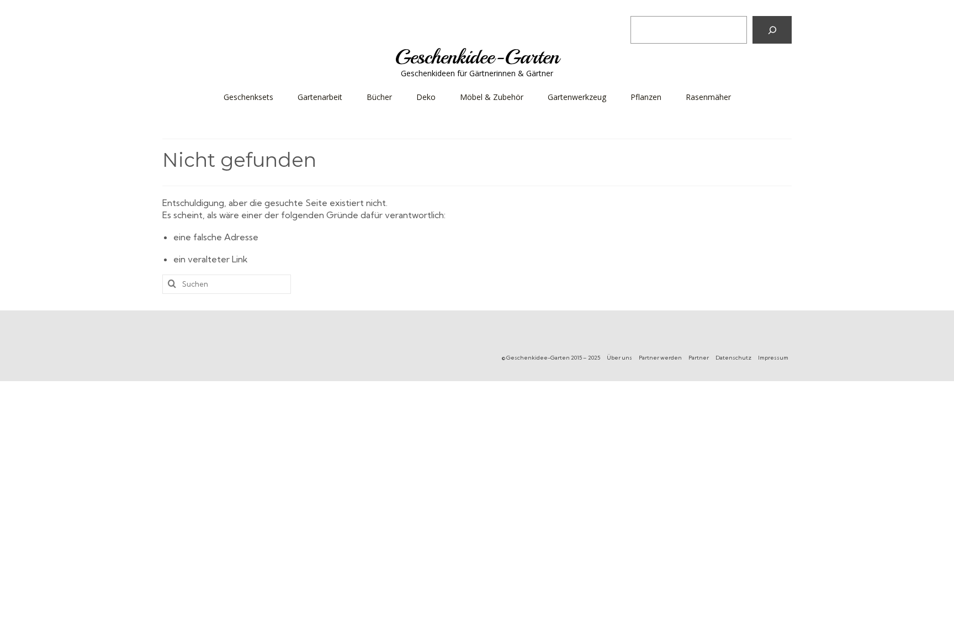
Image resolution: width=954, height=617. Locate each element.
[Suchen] (772, 30)
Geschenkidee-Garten (477, 57)
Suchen (646, 7)
